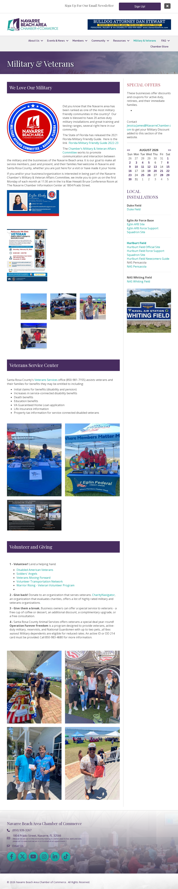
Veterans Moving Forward (33, 578)
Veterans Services (46, 380)
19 (149, 170)
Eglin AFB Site (136, 224)
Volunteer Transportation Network (40, 581)
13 (155, 166)
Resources (119, 40)
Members (78, 40)
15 (167, 166)
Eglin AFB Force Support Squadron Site (142, 230)
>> (169, 150)
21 (161, 170)
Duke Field (133, 209)
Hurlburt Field (136, 243)
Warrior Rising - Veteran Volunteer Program (45, 585)
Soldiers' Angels (27, 574)
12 (149, 166)
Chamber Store (159, 46)
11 (142, 166)
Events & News (56, 40)
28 (161, 175)
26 (149, 175)
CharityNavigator (103, 595)
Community (98, 40)
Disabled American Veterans (35, 570)
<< (128, 150)
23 (130, 175)
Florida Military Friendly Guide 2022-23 (93, 143)
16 (130, 170)
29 (167, 175)
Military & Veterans (145, 40)
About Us (33, 40)
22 (167, 170)
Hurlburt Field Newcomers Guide (148, 259)
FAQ (163, 40)
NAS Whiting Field (138, 281)
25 (142, 175)
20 (155, 170)
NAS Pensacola (136, 266)
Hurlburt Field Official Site (143, 247)
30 (130, 179)
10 (136, 166)
